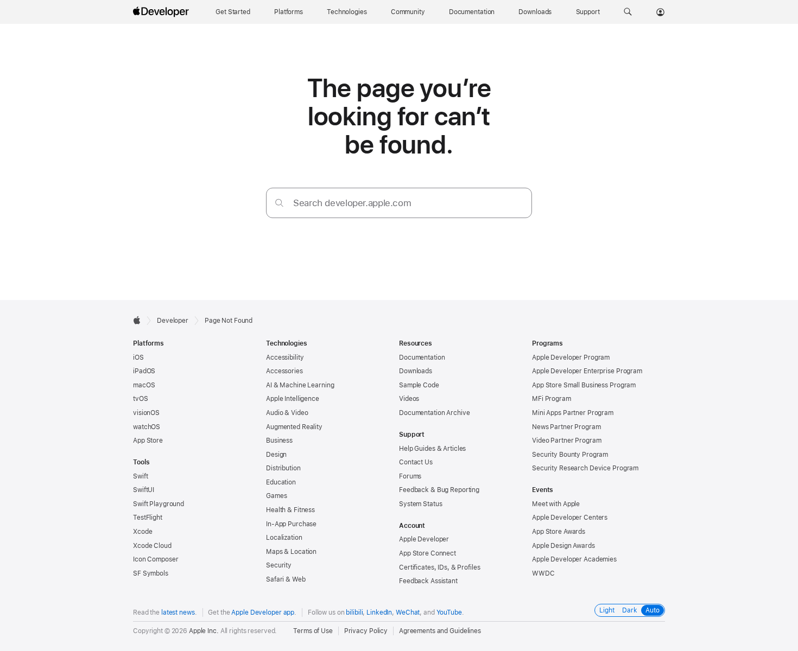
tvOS (140, 399)
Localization (284, 537)
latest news (178, 612)
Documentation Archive (434, 413)
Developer (172, 320)
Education (281, 482)
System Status (420, 504)
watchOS (146, 427)
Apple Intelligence (292, 399)
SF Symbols (150, 573)
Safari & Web (286, 579)
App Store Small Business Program (584, 385)
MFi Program (551, 399)
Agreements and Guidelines (440, 631)
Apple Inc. (204, 631)
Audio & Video (287, 413)
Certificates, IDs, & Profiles (439, 567)
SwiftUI (143, 490)
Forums (410, 476)
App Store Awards (558, 531)
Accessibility (284, 357)
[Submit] (279, 203)
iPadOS (144, 371)
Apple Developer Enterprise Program (587, 371)
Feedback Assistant (428, 581)
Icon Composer (155, 559)
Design (276, 454)
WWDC (543, 573)
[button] (627, 12)
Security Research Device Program (585, 468)
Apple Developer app (262, 612)
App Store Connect (427, 553)
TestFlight (147, 517)
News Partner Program (566, 427)
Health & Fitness (290, 510)
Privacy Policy (366, 631)
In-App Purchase (291, 524)
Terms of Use (313, 631)
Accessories (284, 371)
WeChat (408, 612)
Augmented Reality (294, 427)
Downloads (415, 371)
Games (276, 496)
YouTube (449, 612)
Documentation (422, 357)
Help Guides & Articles (432, 448)
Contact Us (416, 462)
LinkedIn (379, 612)
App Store (148, 440)
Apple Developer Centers (569, 517)
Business (279, 440)
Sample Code (419, 385)
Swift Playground (158, 504)
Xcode (142, 531)
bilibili (354, 612)
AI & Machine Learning (300, 385)
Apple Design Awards (563, 546)
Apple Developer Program (571, 357)
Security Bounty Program (570, 454)
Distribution (283, 468)
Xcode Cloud (152, 546)
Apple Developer (424, 539)
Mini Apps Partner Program (572, 413)
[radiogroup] (629, 610)
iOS (138, 357)
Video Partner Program (566, 440)
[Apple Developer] (162, 12)
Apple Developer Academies (574, 559)
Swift (140, 476)
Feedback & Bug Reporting (439, 490)
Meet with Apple (556, 504)
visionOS (146, 413)
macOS (144, 385)
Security (279, 565)
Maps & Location (291, 552)
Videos (409, 399)
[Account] (660, 12)
